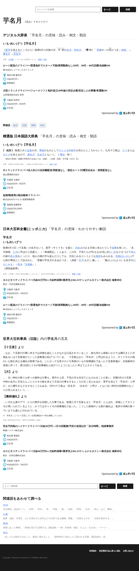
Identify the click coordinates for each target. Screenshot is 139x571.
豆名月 (41, 154)
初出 (42, 125)
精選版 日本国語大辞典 (20, 136)
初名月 (77, 50)
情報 (40, 59)
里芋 (7, 50)
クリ (124, 150)
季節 (41, 150)
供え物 (14, 256)
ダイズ (6, 154)
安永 (20, 264)
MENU (5, 2)
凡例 (45, 59)
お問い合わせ (128, 551)
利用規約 (92, 551)
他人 (133, 252)
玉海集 (28, 264)
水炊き (78, 247)
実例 (33, 125)
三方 (15, 252)
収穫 (114, 247)
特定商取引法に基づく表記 (109, 551)
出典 (24, 125)
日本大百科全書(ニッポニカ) (25, 229)
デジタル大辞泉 (15, 35)
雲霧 (99, 50)
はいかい (126, 256)
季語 (62, 154)
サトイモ (64, 150)
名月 (69, 50)
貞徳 (123, 50)
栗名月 (31, 154)
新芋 (73, 150)
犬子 (81, 260)
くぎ (112, 252)
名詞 (15, 125)
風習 (98, 256)
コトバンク (16, 9)
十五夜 (28, 150)
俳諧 (117, 256)
